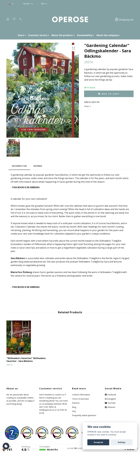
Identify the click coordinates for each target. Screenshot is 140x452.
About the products (62, 35)
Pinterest (111, 407)
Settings (121, 442)
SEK (43, 3)
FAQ (74, 411)
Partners (76, 403)
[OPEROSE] (70, 19)
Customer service (37, 35)
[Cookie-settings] (6, 446)
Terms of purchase (80, 399)
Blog (74, 407)
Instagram (111, 399)
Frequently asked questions (84, 415)
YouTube (111, 403)
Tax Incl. (27, 3)
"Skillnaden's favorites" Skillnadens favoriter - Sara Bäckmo (26, 360)
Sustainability (84, 35)
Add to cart (110, 94)
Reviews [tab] (38, 166)
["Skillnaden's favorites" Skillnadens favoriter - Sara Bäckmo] (26, 337)
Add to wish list (92, 102)
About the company (107, 35)
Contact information (81, 394)
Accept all (98, 442)
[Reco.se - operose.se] (11, 433)
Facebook (111, 394)
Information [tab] (19, 166)
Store (21, 35)
